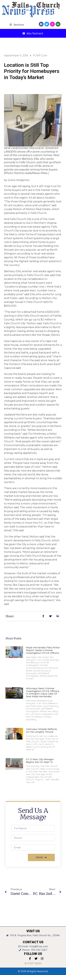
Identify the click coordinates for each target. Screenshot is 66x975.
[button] (16, 24)
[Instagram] (52, 24)
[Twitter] (46, 24)
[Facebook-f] (30, 958)
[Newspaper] (58, 24)
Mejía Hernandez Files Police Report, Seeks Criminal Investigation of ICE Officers (43, 650)
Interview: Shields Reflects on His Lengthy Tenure (41, 730)
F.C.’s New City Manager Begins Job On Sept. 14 (40, 761)
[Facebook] (41, 24)
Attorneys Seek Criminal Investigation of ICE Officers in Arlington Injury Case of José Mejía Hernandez (42, 692)
